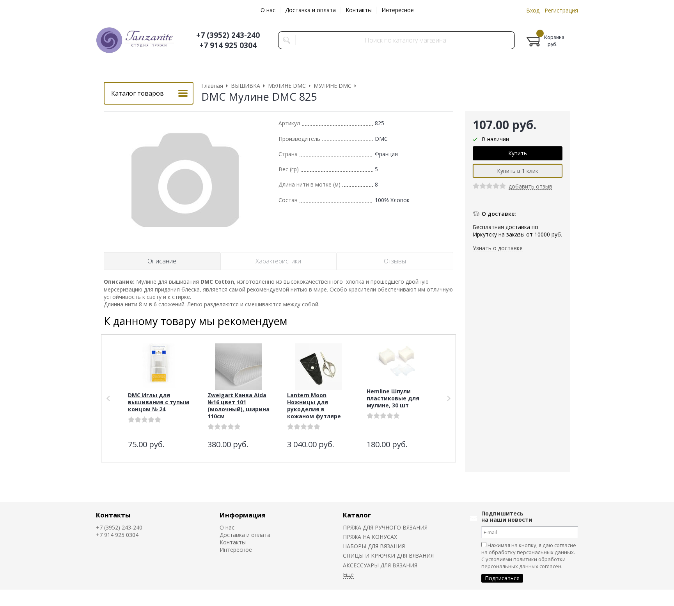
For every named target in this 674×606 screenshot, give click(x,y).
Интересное (397, 10)
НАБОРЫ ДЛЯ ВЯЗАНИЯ (374, 546)
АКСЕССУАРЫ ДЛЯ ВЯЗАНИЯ (380, 565)
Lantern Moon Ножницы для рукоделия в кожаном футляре (314, 405)
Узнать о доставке (498, 248)
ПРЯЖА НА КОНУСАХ (370, 536)
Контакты (359, 10)
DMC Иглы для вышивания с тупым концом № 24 (158, 402)
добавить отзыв (530, 187)
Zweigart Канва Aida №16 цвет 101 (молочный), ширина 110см (239, 405)
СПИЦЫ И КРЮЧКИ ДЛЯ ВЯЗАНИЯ (388, 555)
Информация (243, 514)
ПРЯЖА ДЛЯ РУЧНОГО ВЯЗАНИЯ (385, 527)
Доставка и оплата (310, 10)
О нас (268, 10)
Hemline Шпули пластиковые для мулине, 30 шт (393, 398)
